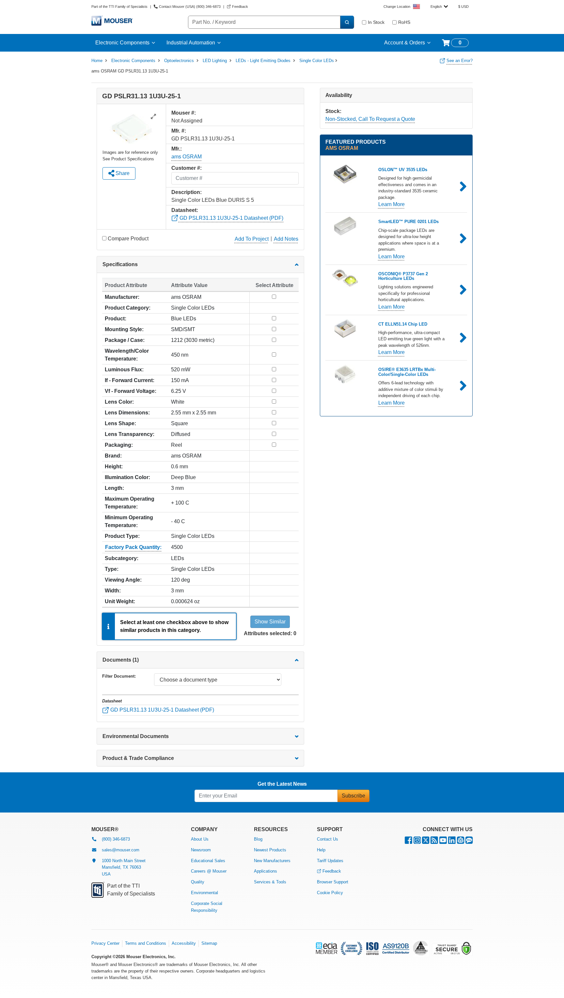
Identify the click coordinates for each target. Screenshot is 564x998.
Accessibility (184, 943)
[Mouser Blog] (469, 841)
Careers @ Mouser (209, 871)
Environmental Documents (135, 736)
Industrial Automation (190, 42)
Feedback (331, 871)
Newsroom (201, 849)
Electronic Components (122, 42)
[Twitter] (425, 841)
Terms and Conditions (145, 943)
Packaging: (119, 445)
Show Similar (270, 621)
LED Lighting (215, 60)
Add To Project (252, 239)
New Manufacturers (272, 860)
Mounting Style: (124, 329)
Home (96, 60)
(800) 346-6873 (116, 839)
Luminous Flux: (124, 369)
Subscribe (353, 795)
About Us (200, 839)
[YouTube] (443, 841)
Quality (197, 881)
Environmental (204, 892)
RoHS (404, 22)
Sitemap (209, 943)
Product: (115, 318)
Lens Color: (119, 402)
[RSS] (434, 841)
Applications (265, 871)
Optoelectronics (179, 60)
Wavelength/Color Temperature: (127, 355)
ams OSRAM (186, 156)
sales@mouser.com (120, 849)
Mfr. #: (178, 131)
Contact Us (327, 839)
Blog (258, 839)
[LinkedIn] (452, 841)
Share (122, 173)
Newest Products (270, 849)
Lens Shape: (120, 423)
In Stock (376, 22)
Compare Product (128, 238)
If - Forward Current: (129, 380)
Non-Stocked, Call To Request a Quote (370, 119)
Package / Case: (125, 340)
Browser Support (332, 881)
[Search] (347, 22)
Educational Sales (208, 860)
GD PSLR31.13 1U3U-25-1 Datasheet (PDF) (230, 218)
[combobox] (439, 6)
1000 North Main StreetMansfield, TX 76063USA (124, 867)
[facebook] (408, 841)
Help (321, 849)
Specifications (120, 264)
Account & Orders (404, 42)
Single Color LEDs (316, 60)
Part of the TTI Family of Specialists (119, 6)
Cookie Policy (330, 892)
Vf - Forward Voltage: (130, 391)
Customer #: (186, 168)
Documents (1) (120, 660)
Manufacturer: (122, 297)
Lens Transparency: (129, 434)
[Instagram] (417, 841)
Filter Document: (119, 676)
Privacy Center (105, 943)
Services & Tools (270, 881)
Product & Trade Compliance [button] (138, 758)
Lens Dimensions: (127, 412)
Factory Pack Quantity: (133, 547)
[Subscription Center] (460, 841)
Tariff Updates (330, 860)
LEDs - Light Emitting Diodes (263, 60)
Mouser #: (183, 113)
